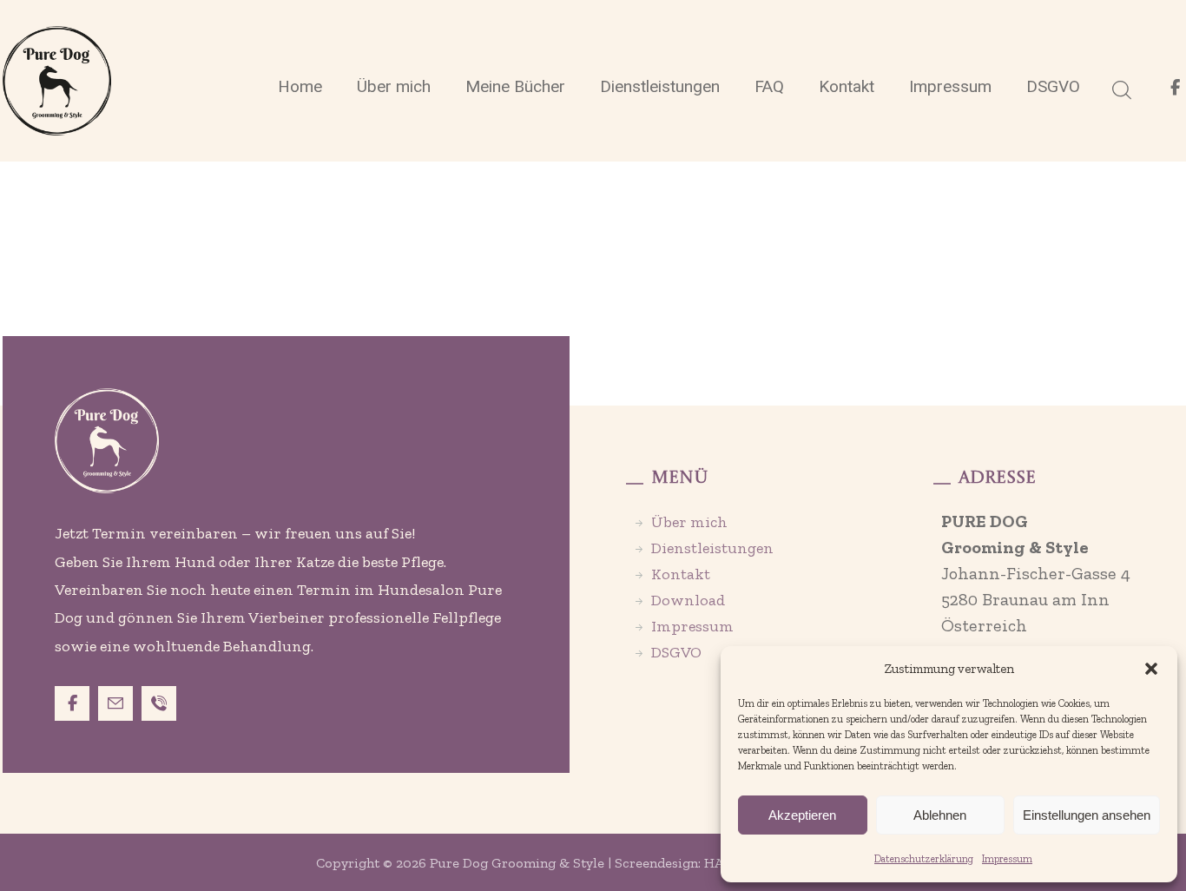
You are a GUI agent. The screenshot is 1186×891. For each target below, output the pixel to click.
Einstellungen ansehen (1086, 815)
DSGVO (676, 652)
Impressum (1007, 859)
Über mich (689, 521)
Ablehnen (939, 815)
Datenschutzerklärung (923, 859)
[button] (1151, 668)
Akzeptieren (802, 815)
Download (688, 600)
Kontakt (680, 574)
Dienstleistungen (712, 548)
